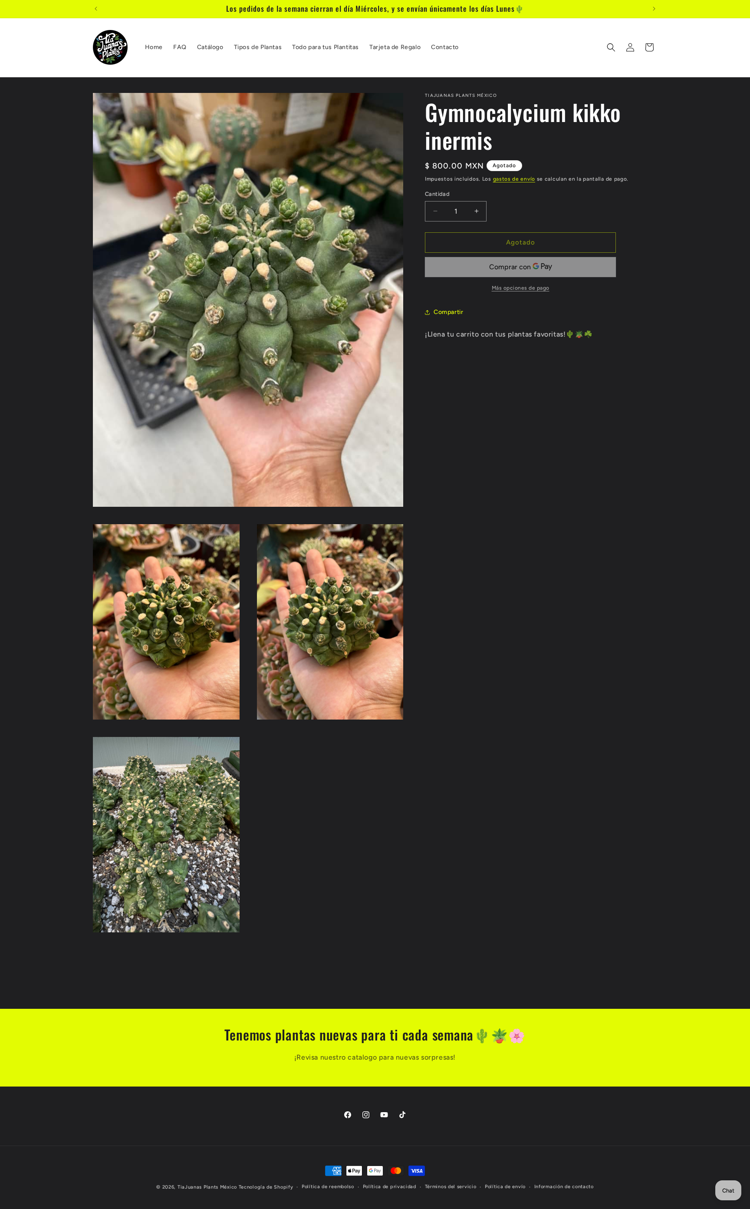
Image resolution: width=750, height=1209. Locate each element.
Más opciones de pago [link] (520, 288)
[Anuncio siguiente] (654, 8)
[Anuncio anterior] (95, 8)
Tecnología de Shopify (266, 1187)
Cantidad (437, 194)
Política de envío (505, 1186)
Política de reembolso (328, 1186)
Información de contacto (564, 1186)
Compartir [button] (448, 312)
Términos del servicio (451, 1186)
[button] (611, 47)
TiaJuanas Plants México (207, 1187)
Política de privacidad (389, 1186)
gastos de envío (514, 179)
